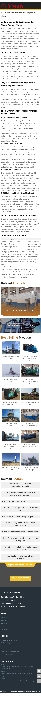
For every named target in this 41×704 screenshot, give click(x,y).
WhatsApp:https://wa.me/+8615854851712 (16, 606)
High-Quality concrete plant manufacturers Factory (20, 484)
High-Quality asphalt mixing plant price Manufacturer (20, 548)
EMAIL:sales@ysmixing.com (11, 603)
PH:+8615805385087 (8, 600)
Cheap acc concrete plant (13, 501)
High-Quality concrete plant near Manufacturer (20, 524)
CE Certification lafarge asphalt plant (18, 516)
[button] (36, 301)
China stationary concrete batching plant (20, 532)
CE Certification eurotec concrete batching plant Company (20, 493)
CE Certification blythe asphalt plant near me (20, 508)
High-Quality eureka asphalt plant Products (20, 557)
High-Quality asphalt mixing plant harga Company (20, 539)
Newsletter (22, 578)
